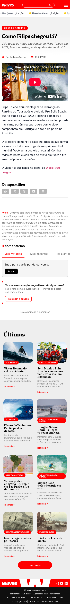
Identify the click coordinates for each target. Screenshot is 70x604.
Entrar (11, 271)
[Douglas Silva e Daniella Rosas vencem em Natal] (52, 424)
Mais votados (13, 253)
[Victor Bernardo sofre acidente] (18, 368)
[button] (5, 191)
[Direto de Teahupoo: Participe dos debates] (18, 424)
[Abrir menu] (66, 5)
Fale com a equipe (18, 298)
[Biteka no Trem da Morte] (52, 535)
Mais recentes (39, 253)
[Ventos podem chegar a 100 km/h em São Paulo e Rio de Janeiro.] (18, 481)
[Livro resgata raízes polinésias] (18, 535)
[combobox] (38, 5)
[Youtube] (61, 583)
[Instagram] (57, 583)
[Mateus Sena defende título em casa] (52, 481)
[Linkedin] (66, 583)
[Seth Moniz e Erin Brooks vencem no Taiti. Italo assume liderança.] (52, 368)
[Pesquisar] (50, 5)
